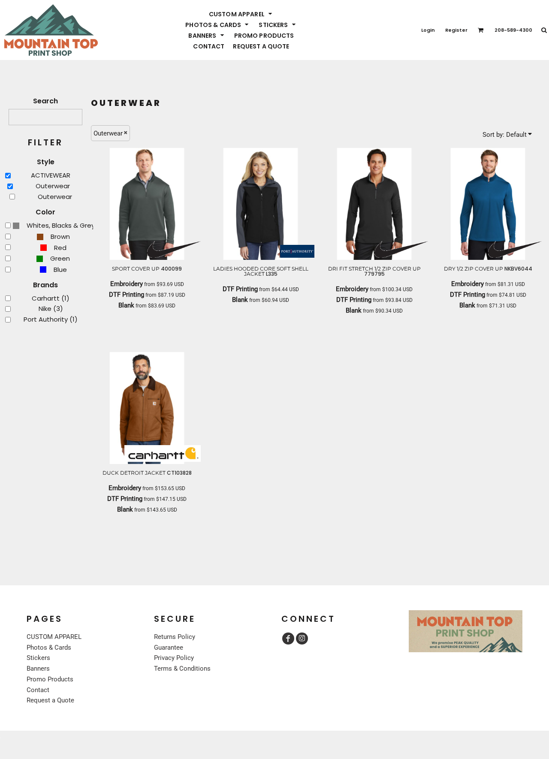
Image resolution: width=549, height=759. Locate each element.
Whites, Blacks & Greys (62, 225)
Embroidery (126, 284)
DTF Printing (126, 294)
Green (60, 258)
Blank (126, 305)
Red (60, 247)
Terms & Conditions (182, 668)
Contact (38, 690)
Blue (60, 269)
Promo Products (50, 679)
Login (428, 30)
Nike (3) (51, 308)
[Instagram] (302, 638)
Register (456, 30)
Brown (60, 236)
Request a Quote (50, 700)
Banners (38, 668)
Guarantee (168, 647)
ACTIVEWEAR (50, 175)
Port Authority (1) (51, 319)
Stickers (38, 658)
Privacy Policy (174, 658)
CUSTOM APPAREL (54, 637)
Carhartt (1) (50, 298)
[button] (241, 14)
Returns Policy (174, 637)
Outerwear (53, 185)
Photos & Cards (49, 647)
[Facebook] (288, 638)
